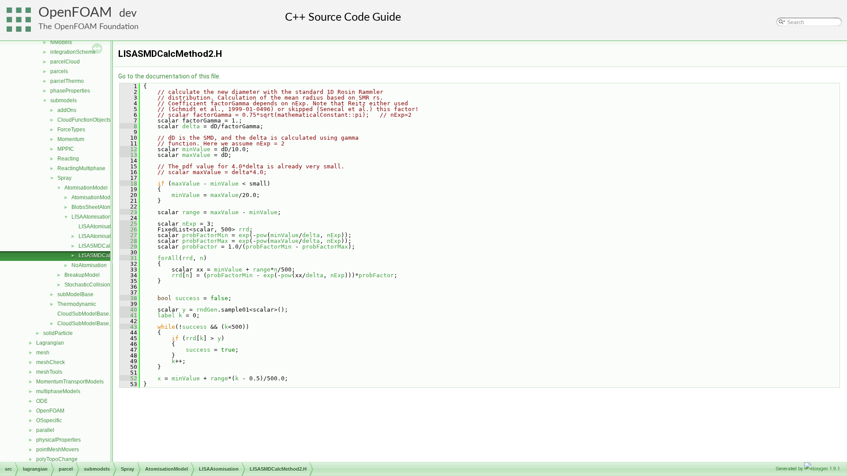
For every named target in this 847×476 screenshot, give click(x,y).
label (166, 315)
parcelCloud (65, 62)
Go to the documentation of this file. (169, 76)
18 (128, 183)
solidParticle (58, 333)
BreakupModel (82, 275)
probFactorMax (205, 241)
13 (128, 155)
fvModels (61, 42)
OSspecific (49, 420)
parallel (45, 430)
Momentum (70, 139)
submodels (63, 100)
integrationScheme (73, 52)
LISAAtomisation (91, 217)
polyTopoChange (57, 459)
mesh (42, 353)
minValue (196, 149)
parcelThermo (67, 81)
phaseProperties (70, 91)
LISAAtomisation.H (101, 236)
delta (191, 126)
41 (128, 315)
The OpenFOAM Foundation (88, 26)
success (187, 298)
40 (128, 309)
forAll (168, 258)
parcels (59, 71)
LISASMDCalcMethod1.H (109, 246)
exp (244, 235)
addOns (66, 110)
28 (128, 241)
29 (128, 246)
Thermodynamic (76, 304)
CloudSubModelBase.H (85, 323)
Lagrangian (50, 343)
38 (128, 298)
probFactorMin (205, 235)
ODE (42, 401)
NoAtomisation (89, 265)
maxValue (196, 155)
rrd (244, 229)
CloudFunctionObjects (84, 120)
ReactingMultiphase (81, 168)
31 (128, 258)
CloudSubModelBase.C (85, 314)
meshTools (49, 372)
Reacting (68, 159)
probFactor (199, 246)
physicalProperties (58, 440)
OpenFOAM (75, 12)
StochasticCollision (87, 285)
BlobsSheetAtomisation (99, 207)
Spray (64, 178)
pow (261, 235)
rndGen (206, 309)
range (191, 212)
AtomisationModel (86, 188)
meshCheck (50, 362)
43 (128, 327)
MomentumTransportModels (70, 382)
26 (128, 229)
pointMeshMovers (57, 449)
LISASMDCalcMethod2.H (109, 256)
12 (128, 149)
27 (128, 235)
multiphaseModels (58, 391)
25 (128, 223)
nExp (189, 223)
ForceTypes (71, 129)
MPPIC (65, 149)
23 (128, 212)
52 (128, 378)
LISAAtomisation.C (101, 226)
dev (128, 13)
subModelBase (75, 294)
